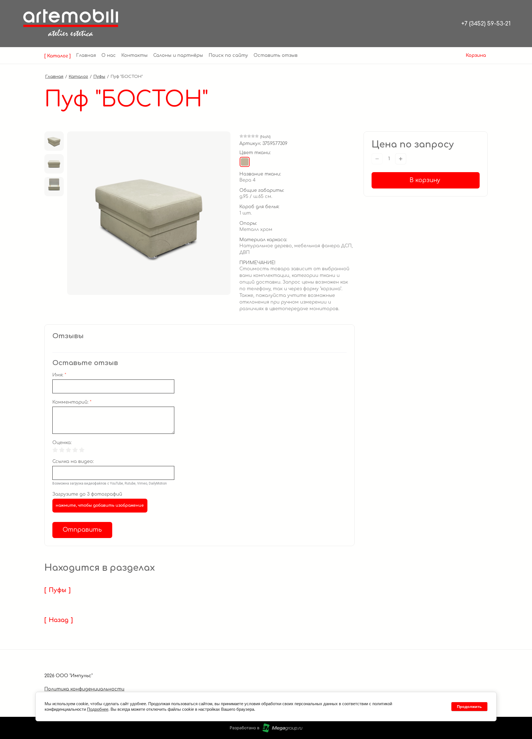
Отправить (82, 529)
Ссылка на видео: (73, 461)
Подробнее (97, 709)
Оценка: (61, 442)
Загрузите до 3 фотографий (87, 494)
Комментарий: (71, 402)
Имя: (59, 375)
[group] (54, 141)
